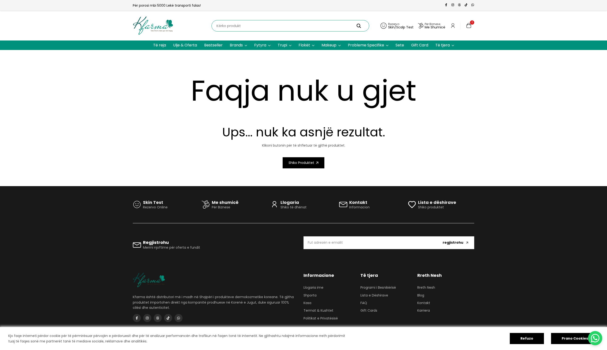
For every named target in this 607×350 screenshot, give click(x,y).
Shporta (310, 295)
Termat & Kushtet (318, 310)
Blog (420, 295)
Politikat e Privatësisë (321, 318)
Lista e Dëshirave (374, 295)
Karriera (423, 310)
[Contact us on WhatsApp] (595, 338)
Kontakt (423, 303)
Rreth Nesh (426, 287)
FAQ (363, 303)
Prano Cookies (575, 338)
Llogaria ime (313, 287)
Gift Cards (368, 310)
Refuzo (526, 338)
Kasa (307, 303)
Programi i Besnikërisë (378, 287)
